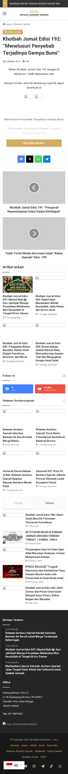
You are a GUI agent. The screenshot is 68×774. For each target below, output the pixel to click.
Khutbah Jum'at (22, 24)
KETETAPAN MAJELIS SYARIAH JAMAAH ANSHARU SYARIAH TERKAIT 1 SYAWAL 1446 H (43, 536)
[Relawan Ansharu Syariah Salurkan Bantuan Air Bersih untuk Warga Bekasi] (17, 417)
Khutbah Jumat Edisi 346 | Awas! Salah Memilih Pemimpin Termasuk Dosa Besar (44, 518)
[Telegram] (46, 159)
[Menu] (4, 15)
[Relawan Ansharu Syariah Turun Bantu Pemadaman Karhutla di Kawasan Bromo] (50, 417)
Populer (18, 503)
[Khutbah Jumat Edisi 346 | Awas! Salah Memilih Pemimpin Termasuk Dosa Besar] (13, 520)
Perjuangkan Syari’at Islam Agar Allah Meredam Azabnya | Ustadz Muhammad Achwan (45, 553)
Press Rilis (52, 745)
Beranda (15, 745)
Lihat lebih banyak (33, 143)
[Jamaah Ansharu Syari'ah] (34, 13)
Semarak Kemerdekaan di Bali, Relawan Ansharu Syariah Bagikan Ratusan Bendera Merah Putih (17, 479)
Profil (43, 757)
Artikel (33, 745)
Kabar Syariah (55, 751)
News (25, 745)
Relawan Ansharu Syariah (19, 751)
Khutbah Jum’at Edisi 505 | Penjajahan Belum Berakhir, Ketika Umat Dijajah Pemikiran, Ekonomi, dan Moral (16, 350)
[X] (29, 159)
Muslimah (40, 751)
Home (8, 24)
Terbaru (49, 503)
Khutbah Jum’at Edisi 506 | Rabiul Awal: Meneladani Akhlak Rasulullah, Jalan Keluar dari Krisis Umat (50, 303)
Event (42, 745)
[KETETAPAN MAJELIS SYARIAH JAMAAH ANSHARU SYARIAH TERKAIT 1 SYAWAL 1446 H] (13, 537)
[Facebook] (21, 159)
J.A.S (55, 739)
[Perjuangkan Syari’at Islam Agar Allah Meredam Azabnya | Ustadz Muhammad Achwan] (13, 554)
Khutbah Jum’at (30, 757)
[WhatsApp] (38, 159)
